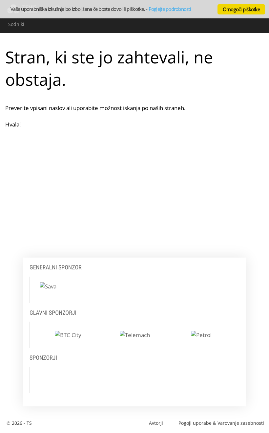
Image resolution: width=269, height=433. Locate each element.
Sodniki (16, 24)
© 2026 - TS (19, 423)
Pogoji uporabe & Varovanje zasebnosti (221, 423)
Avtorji (156, 423)
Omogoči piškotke (241, 9)
